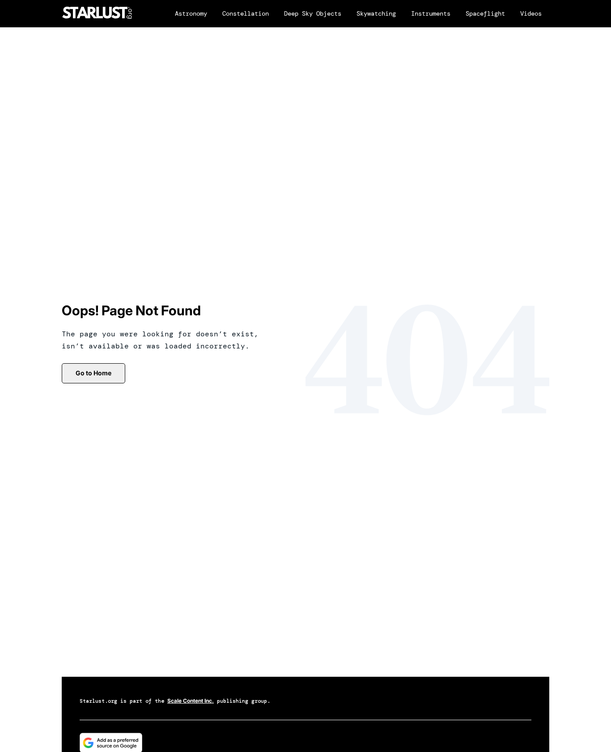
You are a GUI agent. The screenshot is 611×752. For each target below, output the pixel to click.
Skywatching (376, 13)
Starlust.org (98, 701)
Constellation (245, 13)
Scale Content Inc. (190, 700)
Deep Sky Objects (312, 13)
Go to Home (93, 373)
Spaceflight (485, 13)
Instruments (430, 13)
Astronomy (191, 13)
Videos (531, 13)
